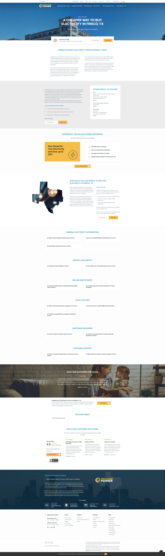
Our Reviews (67, 523)
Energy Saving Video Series (114, 525)
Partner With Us (68, 519)
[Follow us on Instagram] (50, 527)
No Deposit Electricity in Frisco (58, 418)
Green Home (111, 527)
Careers (66, 521)
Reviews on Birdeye (69, 525)
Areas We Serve (96, 517)
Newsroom (95, 1)
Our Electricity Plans (108, 6)
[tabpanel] (82, 382)
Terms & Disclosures (93, 545)
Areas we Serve (101, 1)
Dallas (51, 492)
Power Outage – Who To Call (83, 519)
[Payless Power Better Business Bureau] (53, 460)
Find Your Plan (88, 6)
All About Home (112, 517)
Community (111, 521)
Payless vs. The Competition (99, 521)
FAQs (86, 1)
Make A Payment (76, 1)
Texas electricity (48, 484)
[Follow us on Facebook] (48, 527)
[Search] (125, 5)
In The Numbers (112, 531)
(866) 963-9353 (52, 515)
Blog (90, 1)
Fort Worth (57, 492)
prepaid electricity (75, 486)
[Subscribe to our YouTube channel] (52, 527)
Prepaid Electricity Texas (63, 6)
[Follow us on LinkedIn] (54, 527)
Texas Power (111, 534)
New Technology (112, 532)
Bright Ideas (111, 519)
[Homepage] (45, 6)
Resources (95, 525)
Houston (50, 494)
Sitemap (95, 515)
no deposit (53, 487)
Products (95, 523)
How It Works (120, 6)
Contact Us (108, 1)
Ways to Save (96, 6)
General (94, 519)
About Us (82, 1)
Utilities (94, 527)
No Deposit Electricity (77, 6)
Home (79, 17)
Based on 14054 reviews (56, 445)
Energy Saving (112, 523)
